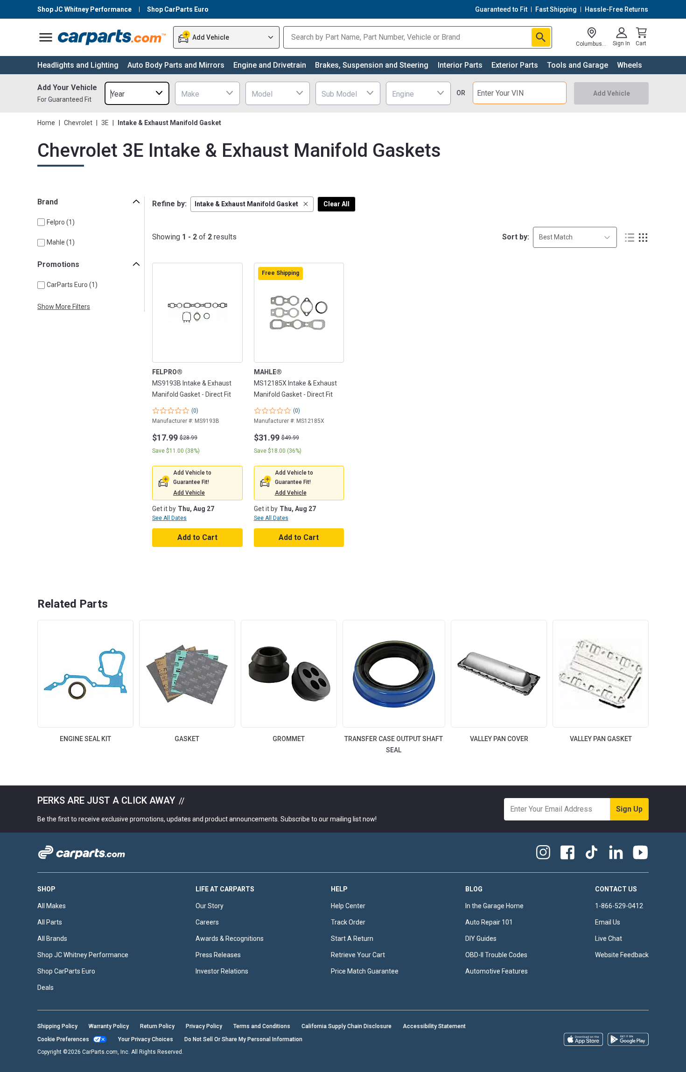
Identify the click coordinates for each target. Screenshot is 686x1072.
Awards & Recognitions (230, 938)
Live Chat (608, 938)
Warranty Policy (109, 1026)
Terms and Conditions (261, 1026)
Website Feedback (622, 955)
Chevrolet (78, 122)
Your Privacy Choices (145, 1039)
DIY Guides (481, 938)
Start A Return (352, 938)
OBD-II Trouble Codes (496, 955)
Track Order (348, 922)
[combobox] (137, 93)
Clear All (336, 204)
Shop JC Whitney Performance (82, 955)
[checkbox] (41, 222)
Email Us (607, 922)
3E (105, 122)
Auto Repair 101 (489, 922)
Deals (45, 987)
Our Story (210, 906)
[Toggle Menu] (45, 37)
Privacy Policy (204, 1026)
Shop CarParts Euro (66, 971)
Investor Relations (222, 971)
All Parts (49, 922)
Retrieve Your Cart (358, 955)
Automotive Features (496, 971)
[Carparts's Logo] (112, 37)
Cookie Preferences (63, 1039)
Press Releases (218, 955)
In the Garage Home (494, 906)
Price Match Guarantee (365, 971)
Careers (207, 922)
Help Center (348, 906)
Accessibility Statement (434, 1026)
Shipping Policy (57, 1026)
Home (46, 122)
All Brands (52, 938)
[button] (252, 204)
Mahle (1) (61, 242)
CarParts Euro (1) (72, 284)
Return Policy (157, 1026)
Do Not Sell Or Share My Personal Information (243, 1039)
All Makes (51, 906)
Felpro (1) (61, 222)
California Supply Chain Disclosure (346, 1026)
